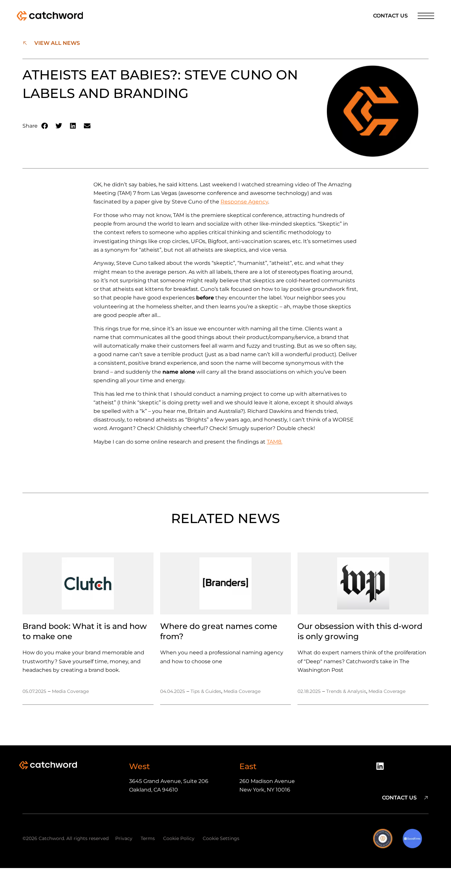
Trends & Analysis (346, 691)
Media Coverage (70, 691)
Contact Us (390, 16)
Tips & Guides (206, 691)
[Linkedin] (382, 768)
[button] (45, 126)
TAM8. (274, 442)
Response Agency (244, 202)
